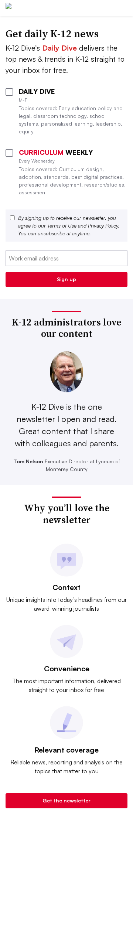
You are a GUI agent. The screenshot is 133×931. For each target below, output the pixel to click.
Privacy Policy (103, 225)
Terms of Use (61, 225)
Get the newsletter (66, 800)
